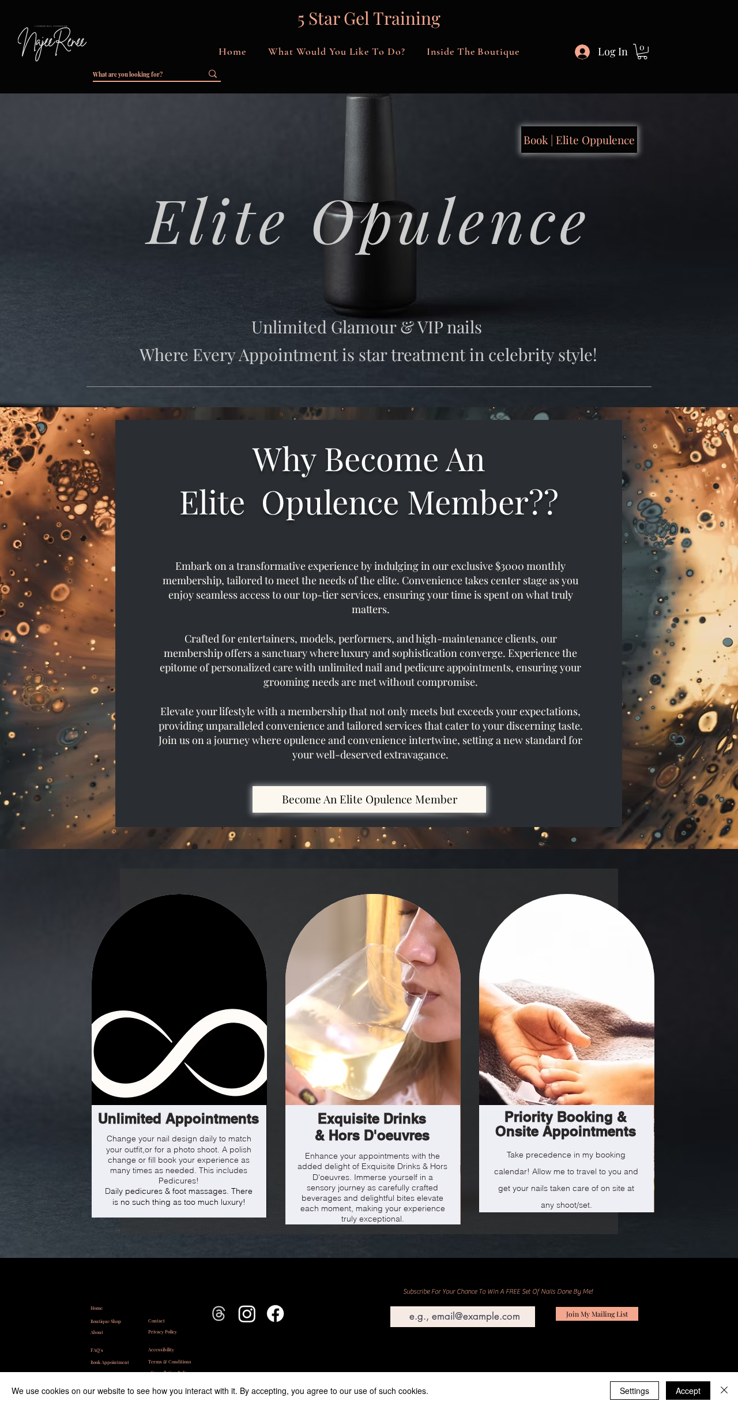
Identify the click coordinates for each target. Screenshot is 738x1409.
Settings (634, 1390)
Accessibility (161, 1349)
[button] (336, 51)
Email (394, 1300)
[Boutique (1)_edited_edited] (219, 1313)
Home (97, 1308)
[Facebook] (275, 1313)
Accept (688, 1390)
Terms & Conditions (169, 1361)
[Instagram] (247, 1313)
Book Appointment (110, 1362)
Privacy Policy (162, 1331)
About (97, 1332)
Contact (156, 1320)
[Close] (724, 1390)
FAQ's (97, 1350)
